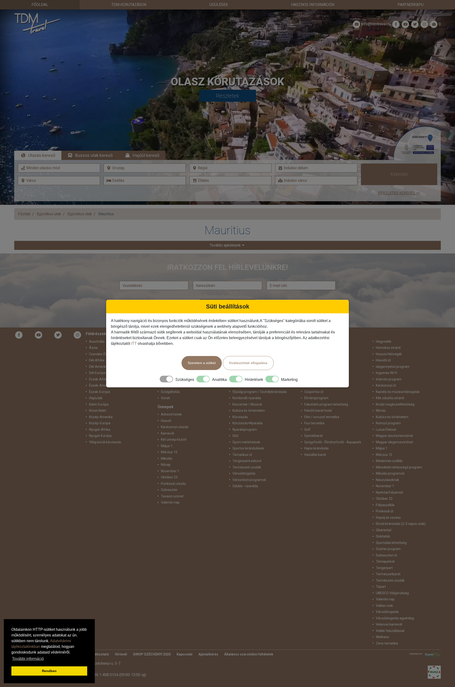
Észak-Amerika (100, 385)
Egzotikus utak (49, 214)
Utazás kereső (41, 155)
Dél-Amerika (98, 367)
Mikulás (166, 458)
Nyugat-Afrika (99, 429)
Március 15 (384, 455)
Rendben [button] (49, 671)
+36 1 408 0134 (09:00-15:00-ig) (119, 675)
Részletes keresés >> (399, 193)
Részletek (227, 96)
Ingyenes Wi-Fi (386, 373)
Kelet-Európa (99, 404)
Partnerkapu (410, 4)
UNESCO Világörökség (392, 593)
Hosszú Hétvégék (389, 354)
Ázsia (93, 348)
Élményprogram (316, 398)
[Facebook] (396, 24)
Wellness (382, 637)
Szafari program (388, 549)
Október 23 (384, 498)
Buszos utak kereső (94, 155)
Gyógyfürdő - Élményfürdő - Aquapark (332, 442)
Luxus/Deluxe (386, 429)
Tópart (381, 587)
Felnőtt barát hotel (318, 410)
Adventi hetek (171, 414)
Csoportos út (313, 392)
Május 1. (167, 446)
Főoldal (40, 4)
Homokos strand (388, 348)
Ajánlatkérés (208, 654)
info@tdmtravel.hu (376, 24)
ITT (134, 343)
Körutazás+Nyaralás (247, 423)
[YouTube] (38, 335)
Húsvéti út (383, 360)
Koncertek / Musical (247, 404)
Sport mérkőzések (246, 442)
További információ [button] (28, 659)
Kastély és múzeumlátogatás (398, 392)
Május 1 (381, 448)
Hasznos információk (312, 4)
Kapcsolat (184, 654)
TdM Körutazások (128, 4)
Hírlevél (121, 654)
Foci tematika (314, 423)
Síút (235, 436)
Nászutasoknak (387, 480)
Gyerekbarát (313, 436)
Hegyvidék (383, 341)
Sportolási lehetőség (391, 543)
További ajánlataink (225, 245)
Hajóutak (95, 398)
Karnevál (167, 433)
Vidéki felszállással (390, 631)
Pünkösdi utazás (173, 484)
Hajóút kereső (146, 155)
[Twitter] (58, 335)
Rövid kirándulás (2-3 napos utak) (401, 524)
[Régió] (230, 168)
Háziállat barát (315, 455)
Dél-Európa (97, 373)
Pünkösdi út (384, 511)
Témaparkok (385, 561)
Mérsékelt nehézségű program (399, 467)
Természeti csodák (246, 467)
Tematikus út (242, 455)
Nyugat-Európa (100, 436)
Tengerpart (384, 568)
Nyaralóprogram (244, 429)
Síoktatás (383, 536)
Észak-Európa (99, 392)
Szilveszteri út (386, 555)
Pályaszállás (385, 505)
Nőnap (166, 465)
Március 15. (169, 452)
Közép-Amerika (101, 417)
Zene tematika (387, 643)
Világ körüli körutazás (105, 442)
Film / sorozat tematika (321, 417)
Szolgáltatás (170, 392)
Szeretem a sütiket (202, 363)
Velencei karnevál (389, 624)
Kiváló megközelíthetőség (395, 404)
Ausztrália (97, 341)
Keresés (399, 174)
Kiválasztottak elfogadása (248, 363)
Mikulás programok (390, 473)
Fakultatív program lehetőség (326, 404)
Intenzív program (388, 379)
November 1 (385, 486)
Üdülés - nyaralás (245, 486)
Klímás (381, 410)
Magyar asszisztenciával (394, 436)
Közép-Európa (99, 423)
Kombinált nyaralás (246, 398)
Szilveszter (169, 490)
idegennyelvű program (393, 367)
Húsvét (166, 421)
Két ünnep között (174, 439)
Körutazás (240, 417)
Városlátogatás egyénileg (395, 618)
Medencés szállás (389, 461)
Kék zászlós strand (390, 398)
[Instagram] (77, 335)
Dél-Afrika (96, 360)
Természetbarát (388, 574)
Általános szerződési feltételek (248, 654)
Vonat (165, 398)
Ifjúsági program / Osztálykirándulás (259, 392)
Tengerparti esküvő (246, 461)
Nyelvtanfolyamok (389, 492)
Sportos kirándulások (248, 448)
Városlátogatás (243, 473)
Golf (307, 429)
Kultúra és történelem (248, 410)
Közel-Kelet (97, 410)
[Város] (59, 180)
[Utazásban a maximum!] (432, 654)
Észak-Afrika (99, 379)
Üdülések (218, 4)
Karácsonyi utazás (174, 427)
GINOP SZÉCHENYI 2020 (152, 654)
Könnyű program (388, 423)
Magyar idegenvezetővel (394, 442)
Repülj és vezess (388, 517)
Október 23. (169, 477)
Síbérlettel (383, 530)
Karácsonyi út (386, 385)
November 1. (170, 471)
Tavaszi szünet (172, 496)
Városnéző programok (249, 480)
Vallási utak (384, 606)
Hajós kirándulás (316, 448)
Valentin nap (170, 502)
